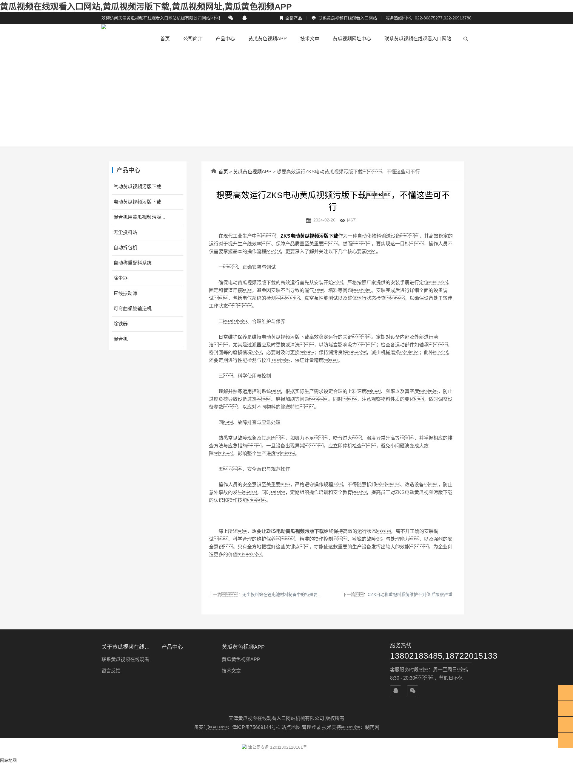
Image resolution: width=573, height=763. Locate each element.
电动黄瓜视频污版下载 (137, 201)
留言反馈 (111, 670)
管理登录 (311, 727)
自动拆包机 (125, 247)
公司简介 (192, 38)
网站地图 (8, 760)
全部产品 (290, 18)
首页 (165, 38)
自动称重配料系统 (132, 262)
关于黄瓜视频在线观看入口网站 (127, 647)
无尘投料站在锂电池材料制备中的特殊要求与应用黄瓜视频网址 (300, 594)
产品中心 (225, 38)
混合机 (120, 339)
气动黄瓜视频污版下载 (137, 186)
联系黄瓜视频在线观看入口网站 (344, 18)
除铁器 (120, 323)
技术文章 (309, 38)
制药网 (372, 727)
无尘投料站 (125, 232)
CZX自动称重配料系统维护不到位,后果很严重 (410, 594)
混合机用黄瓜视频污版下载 (142, 217)
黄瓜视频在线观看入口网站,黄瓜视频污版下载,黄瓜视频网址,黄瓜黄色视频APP (146, 6)
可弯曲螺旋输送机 (132, 308)
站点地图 (291, 727)
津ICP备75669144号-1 (256, 727)
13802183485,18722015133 (431, 655)
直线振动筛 (125, 293)
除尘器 (120, 278)
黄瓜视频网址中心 (352, 38)
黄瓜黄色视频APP (267, 38)
